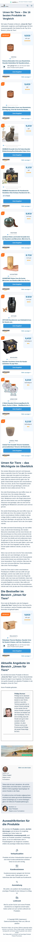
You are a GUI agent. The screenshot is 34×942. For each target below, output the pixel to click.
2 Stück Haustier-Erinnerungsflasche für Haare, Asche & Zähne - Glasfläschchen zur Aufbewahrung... (16, 404)
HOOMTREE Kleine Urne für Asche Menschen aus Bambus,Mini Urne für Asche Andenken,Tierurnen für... (16, 280)
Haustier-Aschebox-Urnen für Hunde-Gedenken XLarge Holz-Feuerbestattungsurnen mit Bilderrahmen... (16, 363)
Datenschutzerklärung (11, 921)
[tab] (11, 58)
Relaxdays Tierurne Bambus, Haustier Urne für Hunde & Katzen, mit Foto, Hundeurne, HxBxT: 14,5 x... (16, 641)
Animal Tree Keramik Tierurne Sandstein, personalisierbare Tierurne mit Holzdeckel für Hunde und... (16, 446)
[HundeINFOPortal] (5, 6)
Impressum (22, 919)
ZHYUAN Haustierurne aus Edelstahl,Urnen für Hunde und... (16, 321)
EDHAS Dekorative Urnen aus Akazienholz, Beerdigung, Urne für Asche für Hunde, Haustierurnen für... (16, 109)
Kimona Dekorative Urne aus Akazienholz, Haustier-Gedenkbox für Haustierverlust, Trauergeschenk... (16, 62)
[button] (28, 6)
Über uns (21, 921)
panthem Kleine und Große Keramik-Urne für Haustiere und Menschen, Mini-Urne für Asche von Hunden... (16, 238)
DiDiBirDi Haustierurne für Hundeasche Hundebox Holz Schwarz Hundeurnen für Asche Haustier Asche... (16, 192)
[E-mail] (4, 737)
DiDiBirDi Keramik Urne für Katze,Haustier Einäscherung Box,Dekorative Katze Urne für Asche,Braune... (16, 150)
